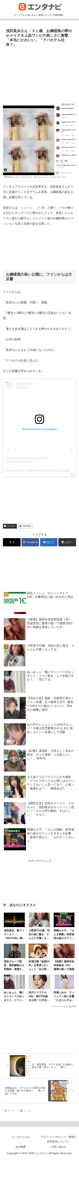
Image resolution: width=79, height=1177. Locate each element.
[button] (67, 542)
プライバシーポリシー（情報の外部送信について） (59, 1139)
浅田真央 (26, 526)
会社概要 (20, 1146)
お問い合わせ (58, 1146)
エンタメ (11, 526)
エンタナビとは (21, 1136)
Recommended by (60, 1006)
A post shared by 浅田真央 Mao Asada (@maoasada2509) (40, 470)
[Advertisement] (39, 73)
